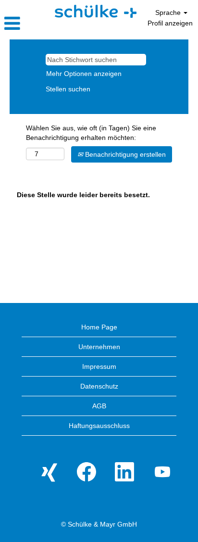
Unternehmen (99, 347)
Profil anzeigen (170, 23)
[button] (25, 23)
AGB (99, 406)
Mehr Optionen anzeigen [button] (84, 73)
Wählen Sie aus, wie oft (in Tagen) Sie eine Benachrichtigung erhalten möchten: (91, 132)
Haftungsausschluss (99, 425)
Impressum (99, 366)
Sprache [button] (169, 12)
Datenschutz (99, 386)
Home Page (99, 327)
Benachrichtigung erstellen (124, 154)
